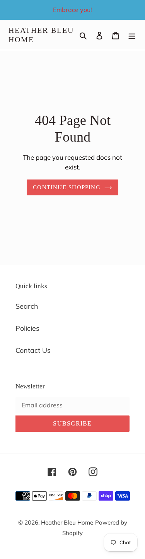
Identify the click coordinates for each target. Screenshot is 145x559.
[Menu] (132, 35)
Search (26, 306)
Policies (27, 328)
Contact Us (33, 350)
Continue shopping (67, 187)
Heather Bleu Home (41, 35)
